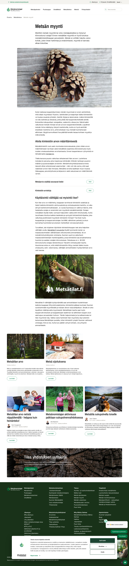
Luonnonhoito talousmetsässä (109, 493)
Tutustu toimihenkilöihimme (83, 526)
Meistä (76, 9)
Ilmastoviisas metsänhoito (107, 490)
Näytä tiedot (34, 555)
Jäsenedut (27, 517)
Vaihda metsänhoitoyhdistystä (19, 2)
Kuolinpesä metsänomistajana (59, 493)
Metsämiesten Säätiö (56, 495)
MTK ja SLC (28, 526)
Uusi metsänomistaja (56, 502)
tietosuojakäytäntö (41, 560)
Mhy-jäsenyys (28, 515)
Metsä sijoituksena (80, 495)
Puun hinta (77, 507)
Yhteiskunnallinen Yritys (57, 527)
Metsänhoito (28, 490)
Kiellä (102, 552)
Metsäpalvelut (35, 9)
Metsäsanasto (53, 498)
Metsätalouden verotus (81, 502)
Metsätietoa (67, 9)
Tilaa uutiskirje (54, 522)
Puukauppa (47, 9)
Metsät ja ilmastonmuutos (107, 504)
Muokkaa (101, 546)
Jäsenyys (94, 2)
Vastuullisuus (53, 524)
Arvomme (52, 515)
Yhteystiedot (86, 9)
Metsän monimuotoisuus (107, 498)
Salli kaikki (102, 540)
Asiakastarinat (53, 517)
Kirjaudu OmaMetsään (108, 2)
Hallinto (76, 519)
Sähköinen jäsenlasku (31, 533)
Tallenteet (27, 536)
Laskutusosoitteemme (81, 529)
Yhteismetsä (53, 505)
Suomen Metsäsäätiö (56, 500)
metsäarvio (50, 154)
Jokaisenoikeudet (55, 490)
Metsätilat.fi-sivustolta (56, 230)
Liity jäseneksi (28, 520)
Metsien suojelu (104, 495)
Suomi (118, 2)
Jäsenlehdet (78, 522)
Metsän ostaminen (80, 500)
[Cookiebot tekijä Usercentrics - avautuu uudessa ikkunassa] (21, 555)
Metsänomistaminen (30, 495)
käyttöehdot (50, 560)
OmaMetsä (57, 9)
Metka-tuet (77, 493)
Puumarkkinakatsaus (81, 505)
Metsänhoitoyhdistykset (57, 520)
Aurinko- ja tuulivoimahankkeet (84, 490)
